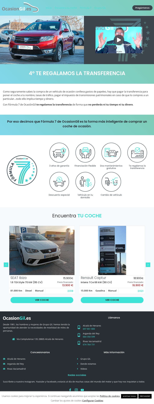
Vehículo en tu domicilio (85, 196)
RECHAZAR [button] (145, 396)
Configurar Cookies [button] (92, 400)
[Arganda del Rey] (79, 335)
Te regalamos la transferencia (137, 167)
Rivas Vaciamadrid (92, 341)
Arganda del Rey (91, 333)
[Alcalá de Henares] (79, 327)
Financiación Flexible (85, 165)
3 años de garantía (59, 165)
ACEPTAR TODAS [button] (129, 396)
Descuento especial (59, 194)
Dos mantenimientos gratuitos (111, 167)
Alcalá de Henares (92, 325)
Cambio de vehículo (111, 194)
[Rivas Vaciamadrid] (79, 343)
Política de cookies (110, 396)
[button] (119, 40)
